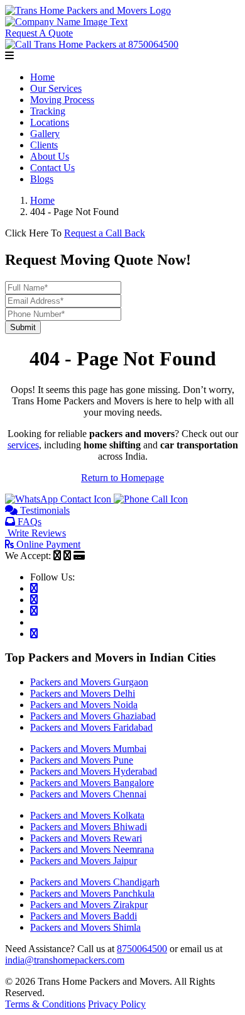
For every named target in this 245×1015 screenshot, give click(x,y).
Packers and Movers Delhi (82, 693)
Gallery (45, 133)
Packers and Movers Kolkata (87, 815)
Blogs (41, 179)
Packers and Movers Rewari (86, 838)
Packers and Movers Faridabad (91, 727)
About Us (49, 156)
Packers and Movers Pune (81, 760)
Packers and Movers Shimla (85, 927)
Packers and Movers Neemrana (92, 849)
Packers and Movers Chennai (88, 794)
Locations (49, 122)
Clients (44, 145)
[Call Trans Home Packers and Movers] (151, 499)
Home (42, 77)
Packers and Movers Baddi (83, 916)
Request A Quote (39, 33)
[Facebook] (34, 588)
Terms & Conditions (45, 1004)
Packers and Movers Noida (84, 704)
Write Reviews (35, 533)
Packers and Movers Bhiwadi (88, 826)
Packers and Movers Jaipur (83, 860)
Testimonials (44, 510)
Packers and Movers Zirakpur (89, 904)
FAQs (28, 521)
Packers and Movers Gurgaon (89, 682)
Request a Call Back (104, 233)
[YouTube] (34, 633)
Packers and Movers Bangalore (92, 782)
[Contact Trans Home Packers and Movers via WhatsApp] (59, 499)
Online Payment (47, 544)
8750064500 (142, 948)
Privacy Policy (117, 1004)
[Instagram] (34, 611)
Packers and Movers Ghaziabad (93, 716)
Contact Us (52, 167)
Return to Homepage (122, 477)
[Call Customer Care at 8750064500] (91, 44)
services (23, 445)
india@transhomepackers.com (64, 960)
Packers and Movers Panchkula (92, 893)
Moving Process (62, 99)
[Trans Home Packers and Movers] (88, 10)
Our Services (56, 88)
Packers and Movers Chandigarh (95, 882)
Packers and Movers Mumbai (88, 748)
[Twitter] (34, 599)
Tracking (47, 111)
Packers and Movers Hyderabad (93, 771)
